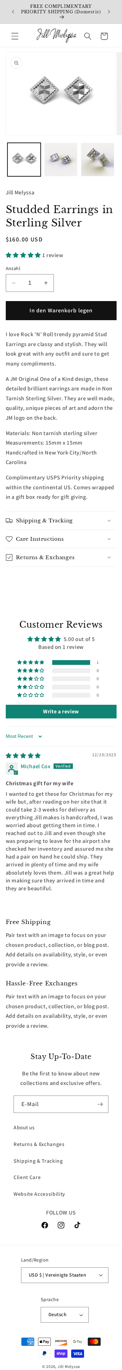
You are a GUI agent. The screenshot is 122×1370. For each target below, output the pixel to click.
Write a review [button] (61, 711)
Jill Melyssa (69, 1366)
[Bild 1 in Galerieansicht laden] (24, 159)
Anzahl (13, 268)
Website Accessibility (39, 1193)
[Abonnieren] (100, 1104)
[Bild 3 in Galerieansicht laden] (97, 159)
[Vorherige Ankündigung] (13, 11)
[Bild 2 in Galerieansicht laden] (61, 159)
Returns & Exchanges (39, 1144)
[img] (23, 755)
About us (24, 1127)
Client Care (27, 1177)
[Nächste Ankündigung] (109, 11)
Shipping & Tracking (38, 1160)
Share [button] (21, 580)
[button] (15, 36)
